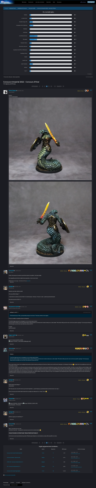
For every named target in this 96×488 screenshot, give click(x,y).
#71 (91, 90)
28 (53, 470)
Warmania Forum (12, 8)
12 (54, 86)
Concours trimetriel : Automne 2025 (13, 457)
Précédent (35, 86)
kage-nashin (12, 335)
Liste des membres (39, 2)
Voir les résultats (89, 76)
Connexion (84, 2)
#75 (91, 334)
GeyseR (11, 398)
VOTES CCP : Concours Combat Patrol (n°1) (15, 461)
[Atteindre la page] (63, 86)
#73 (91, 286)
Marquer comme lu (26, 482)
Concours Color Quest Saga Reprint (13, 470)
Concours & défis (32, 8)
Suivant (58, 86)
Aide (54, 2)
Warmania (24, 2)
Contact (12, 482)
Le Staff (18, 482)
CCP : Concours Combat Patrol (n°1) (13, 466)
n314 (79, 458)
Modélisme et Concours (22, 8)
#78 (91, 398)
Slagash (43, 461)
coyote (79, 462)
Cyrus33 (11, 270)
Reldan (43, 457)
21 (53, 457)
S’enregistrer (91, 2)
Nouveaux (59, 2)
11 (53, 453)
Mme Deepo (12, 90)
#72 (91, 270)
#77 (91, 379)
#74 (91, 306)
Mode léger (5, 482)
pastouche (80, 467)
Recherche (30, 2)
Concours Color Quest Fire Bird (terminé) (14, 453)
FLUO (43, 453)
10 (51, 86)
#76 (91, 348)
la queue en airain (14, 306)
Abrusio (11, 348)
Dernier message (74, 453)
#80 (91, 423)
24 (53, 466)
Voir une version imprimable (10, 475)
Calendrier (48, 2)
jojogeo (11, 286)
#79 (91, 411)
